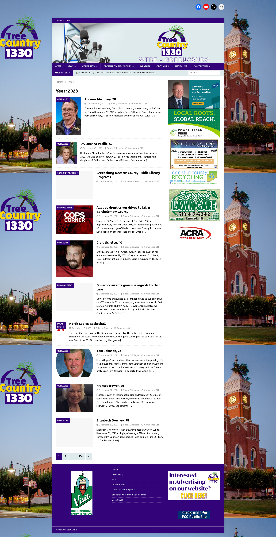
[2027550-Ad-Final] (194, 106)
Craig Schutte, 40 (109, 242)
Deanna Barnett (131, 181)
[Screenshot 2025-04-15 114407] (194, 219)
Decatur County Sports (117, 66)
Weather (145, 66)
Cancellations (119, 484)
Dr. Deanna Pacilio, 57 (96, 144)
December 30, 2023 (97, 103)
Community (88, 66)
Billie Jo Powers (104, 328)
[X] (214, 7)
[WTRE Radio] (138, 61)
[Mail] (221, 7)
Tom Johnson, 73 (108, 351)
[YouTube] (206, 7)
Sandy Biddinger (119, 103)
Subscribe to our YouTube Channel (129, 495)
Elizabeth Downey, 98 (112, 420)
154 (81, 456)
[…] (153, 115)
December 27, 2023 (81, 328)
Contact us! (201, 66)
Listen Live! (181, 66)
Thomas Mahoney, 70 (100, 99)
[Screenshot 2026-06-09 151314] (194, 182)
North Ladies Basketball (87, 323)
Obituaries (163, 66)
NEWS (70, 66)
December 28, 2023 (109, 181)
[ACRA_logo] (194, 237)
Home (58, 66)
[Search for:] (204, 72)
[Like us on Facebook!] (198, 7)
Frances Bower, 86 (110, 385)
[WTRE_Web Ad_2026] (194, 136)
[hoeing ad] (194, 167)
